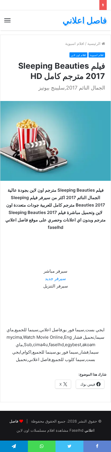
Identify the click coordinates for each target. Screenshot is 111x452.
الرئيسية (94, 43)
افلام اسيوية (74, 43)
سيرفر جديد (55, 278)
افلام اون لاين (78, 55)
